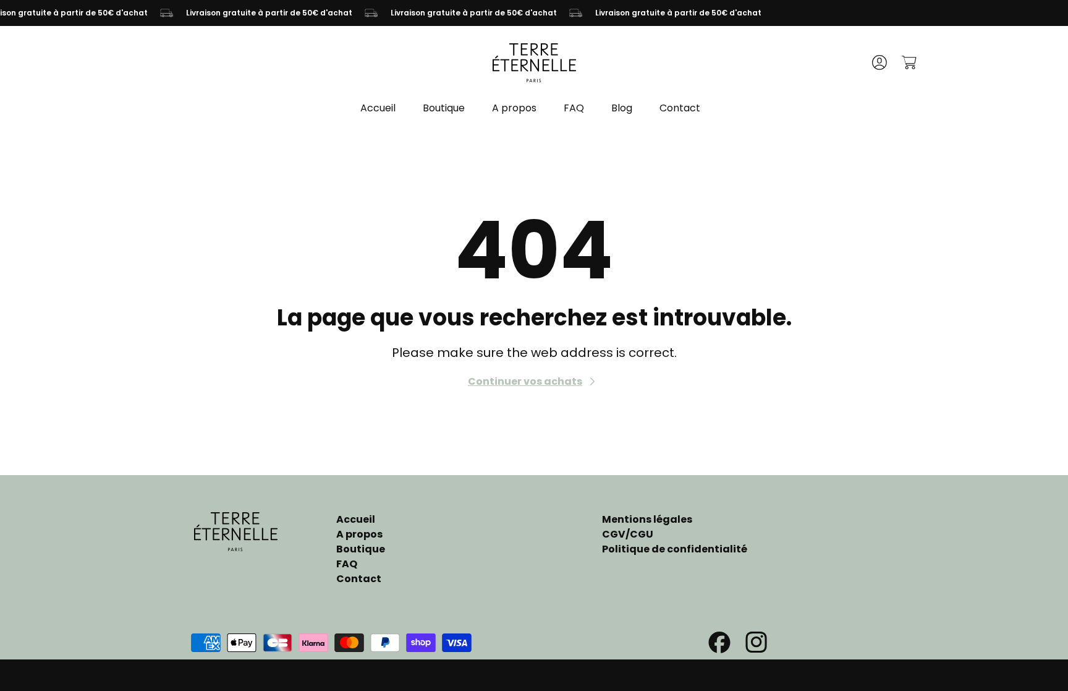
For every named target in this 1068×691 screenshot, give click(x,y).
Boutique (360, 549)
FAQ (346, 564)
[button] (908, 62)
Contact (358, 579)
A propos (359, 534)
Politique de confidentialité (674, 549)
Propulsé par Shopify (251, 674)
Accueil (355, 519)
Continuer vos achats (525, 381)
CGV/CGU (627, 534)
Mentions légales (647, 519)
